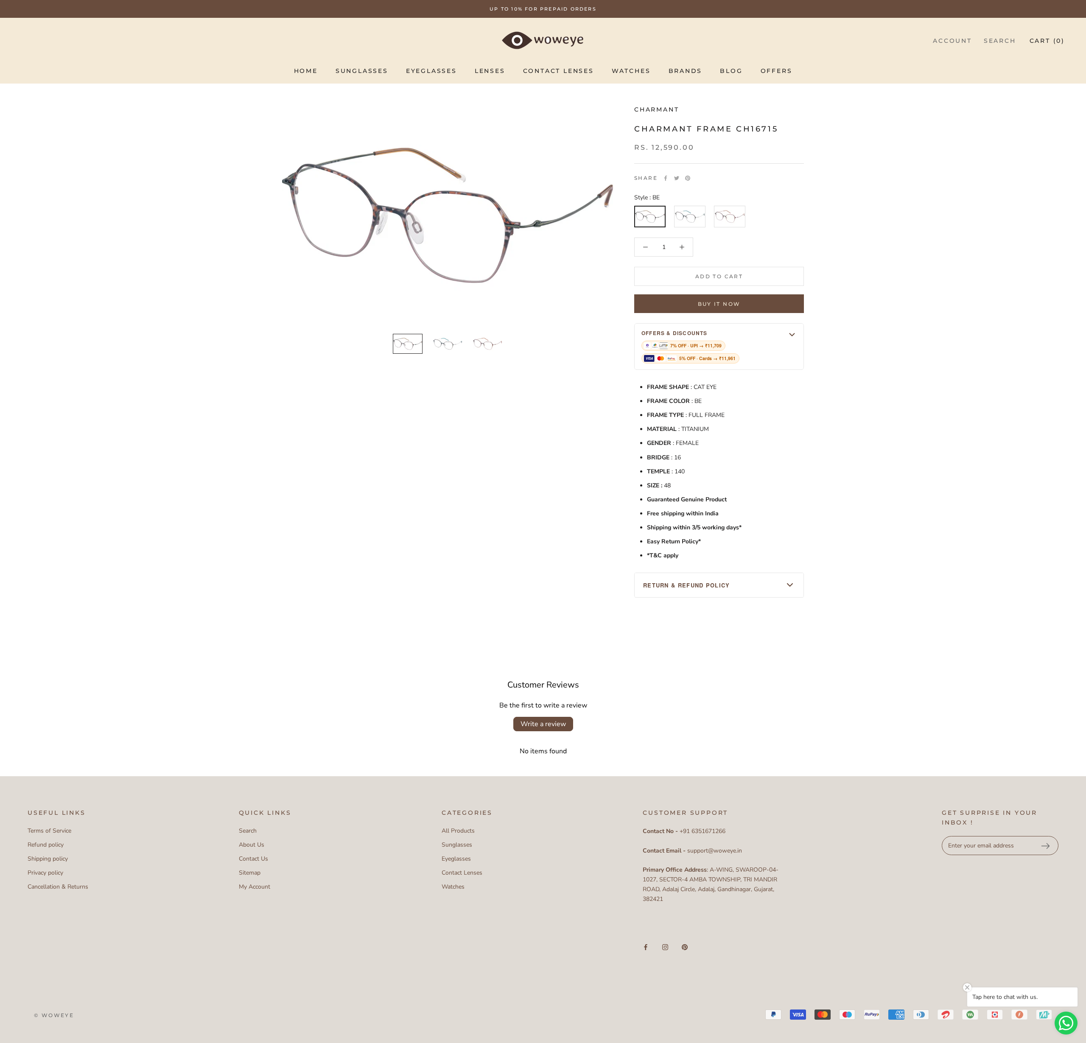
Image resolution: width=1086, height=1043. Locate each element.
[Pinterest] (687, 178)
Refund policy (46, 845)
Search (1000, 41)
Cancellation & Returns (58, 887)
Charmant (656, 109)
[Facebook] (665, 178)
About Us (251, 845)
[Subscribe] (1045, 846)
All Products (458, 831)
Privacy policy (45, 873)
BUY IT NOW (719, 304)
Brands (686, 71)
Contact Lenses (558, 71)
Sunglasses (362, 71)
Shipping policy (48, 859)
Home (306, 71)
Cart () (1047, 41)
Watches (631, 71)
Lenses (490, 71)
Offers (776, 71)
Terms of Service (49, 831)
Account (952, 41)
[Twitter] (676, 178)
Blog (731, 71)
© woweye (54, 1015)
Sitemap (249, 873)
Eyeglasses (431, 71)
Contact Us (253, 859)
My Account (254, 887)
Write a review (543, 724)
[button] (719, 346)
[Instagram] (665, 947)
